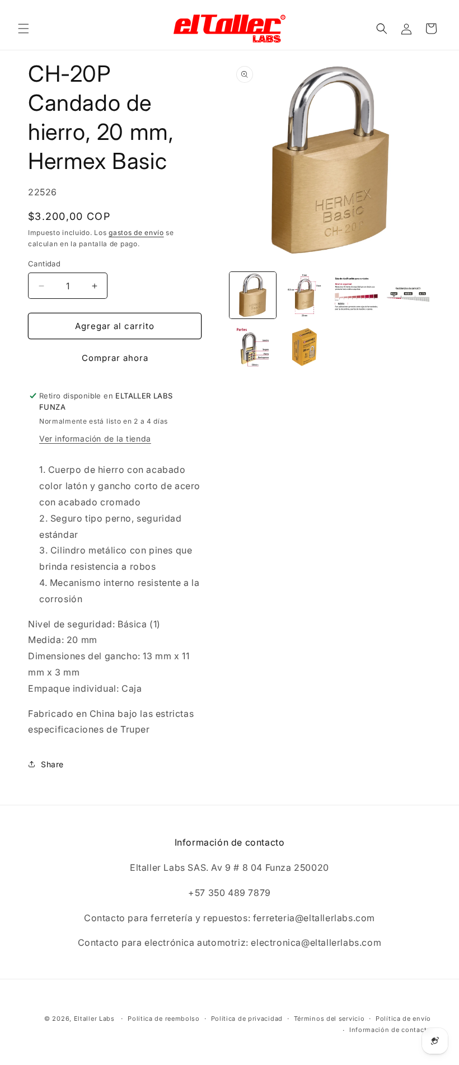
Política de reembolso (164, 1018)
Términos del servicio (329, 1018)
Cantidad (44, 263)
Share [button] (52, 764)
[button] (23, 28)
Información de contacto (390, 1030)
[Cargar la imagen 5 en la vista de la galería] (253, 347)
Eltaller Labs (94, 1018)
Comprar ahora (115, 358)
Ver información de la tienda (95, 438)
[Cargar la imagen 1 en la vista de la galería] (253, 295)
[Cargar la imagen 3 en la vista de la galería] (356, 295)
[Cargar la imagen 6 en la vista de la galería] (305, 347)
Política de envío (403, 1018)
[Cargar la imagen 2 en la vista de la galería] (305, 295)
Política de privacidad (247, 1018)
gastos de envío (136, 232)
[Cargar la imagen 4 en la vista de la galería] (408, 295)
